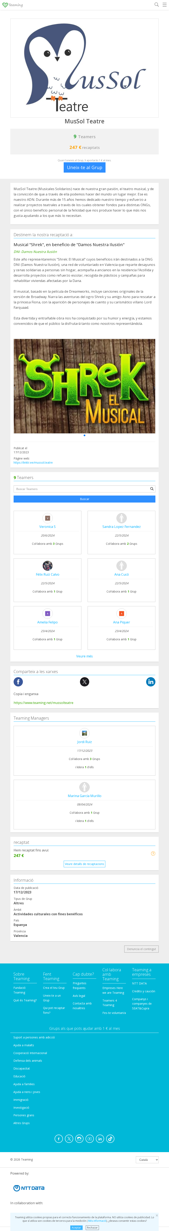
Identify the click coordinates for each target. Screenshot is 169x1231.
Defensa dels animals (27, 1061)
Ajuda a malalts (23, 1045)
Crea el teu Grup (54, 988)
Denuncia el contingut (141, 949)
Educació (19, 1076)
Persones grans (23, 1115)
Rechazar (92, 1227)
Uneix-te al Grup (84, 167)
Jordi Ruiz (84, 742)
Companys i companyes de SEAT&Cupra (142, 1003)
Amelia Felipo (47, 622)
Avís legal (79, 996)
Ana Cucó (121, 574)
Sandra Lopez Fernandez (121, 526)
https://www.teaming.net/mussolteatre (43, 702)
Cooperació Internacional (30, 1053)
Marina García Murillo (84, 796)
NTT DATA (139, 983)
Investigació (21, 1107)
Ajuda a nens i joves (26, 1092)
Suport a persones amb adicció (34, 1037)
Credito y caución (143, 991)
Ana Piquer (121, 622)
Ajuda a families (24, 1084)
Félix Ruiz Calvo (47, 574)
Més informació (97, 1221)
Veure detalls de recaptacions (84, 864)
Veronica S (47, 526)
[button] (84, 435)
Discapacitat (21, 1068)
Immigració (20, 1100)
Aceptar (76, 1227)
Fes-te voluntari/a (114, 1013)
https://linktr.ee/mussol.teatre (33, 462)
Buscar (84, 499)
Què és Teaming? (25, 1000)
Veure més (84, 656)
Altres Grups (21, 1123)
